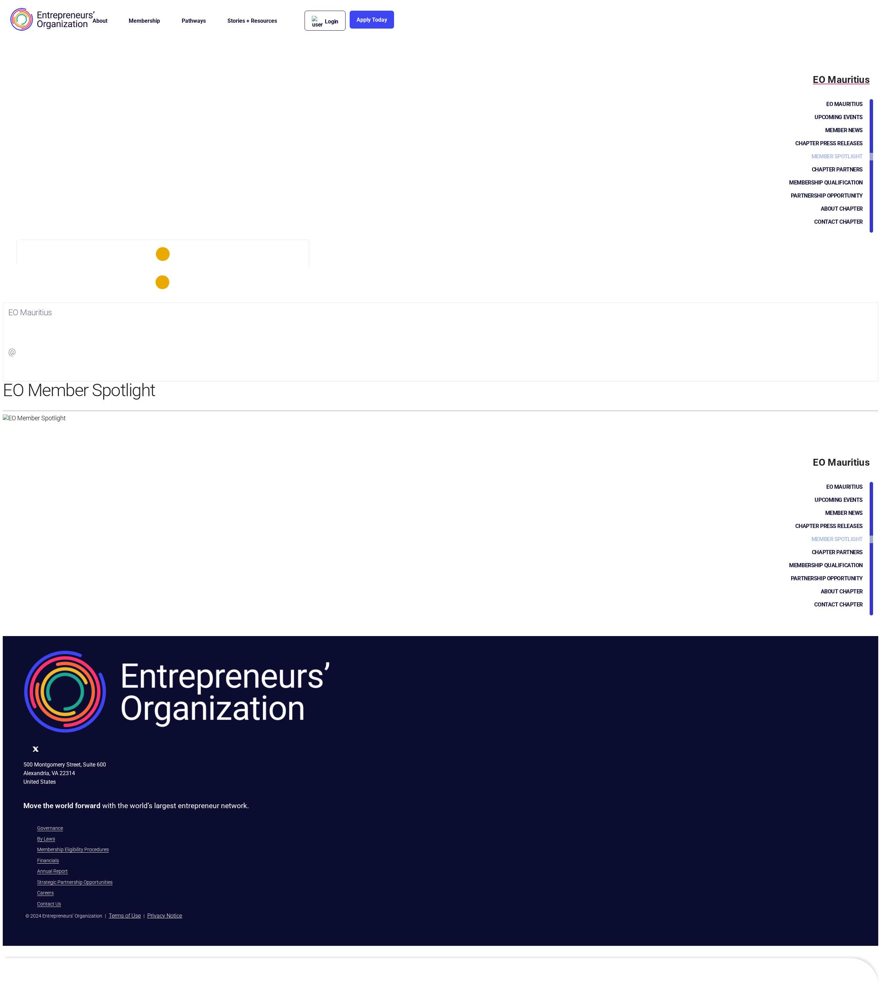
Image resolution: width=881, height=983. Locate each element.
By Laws (46, 839)
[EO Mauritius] (163, 254)
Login (331, 21)
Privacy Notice (164, 915)
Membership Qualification (826, 182)
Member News (844, 130)
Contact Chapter (838, 222)
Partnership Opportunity (827, 195)
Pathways (194, 21)
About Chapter (842, 208)
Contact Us (49, 904)
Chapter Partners (837, 169)
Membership (144, 21)
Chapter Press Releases (829, 143)
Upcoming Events (839, 117)
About (100, 21)
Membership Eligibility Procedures (73, 849)
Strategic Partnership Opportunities (75, 882)
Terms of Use (125, 915)
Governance (50, 828)
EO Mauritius (844, 104)
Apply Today (372, 20)
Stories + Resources (252, 21)
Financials (48, 860)
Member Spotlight (837, 156)
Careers (45, 893)
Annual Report (52, 871)
